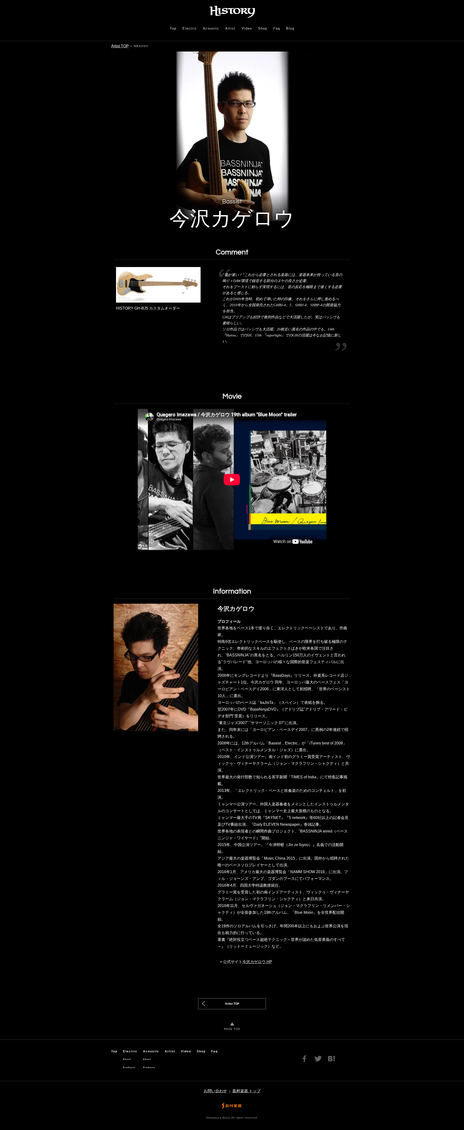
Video (247, 28)
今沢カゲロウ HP (257, 962)
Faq (276, 28)
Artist (230, 28)
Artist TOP (120, 46)
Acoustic (211, 28)
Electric (189, 28)
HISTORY (232, 12)
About (127, 1059)
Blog (290, 28)
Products (129, 1067)
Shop (262, 28)
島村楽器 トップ (246, 1091)
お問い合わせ (215, 1091)
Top (173, 28)
